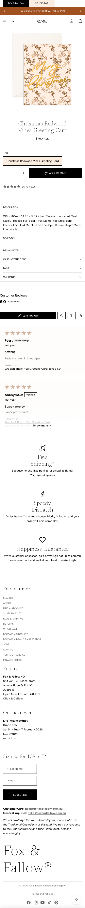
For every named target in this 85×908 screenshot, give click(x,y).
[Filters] (71, 315)
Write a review (28, 315)
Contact (9, 649)
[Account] (71, 21)
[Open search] (61, 315)
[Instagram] (35, 902)
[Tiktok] (49, 902)
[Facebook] (28, 902)
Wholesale (10, 628)
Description (10, 207)
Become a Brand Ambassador (22, 639)
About (7, 603)
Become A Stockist (15, 634)
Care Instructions (14, 259)
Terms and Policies (42, 893)
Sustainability (12, 613)
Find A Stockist (13, 608)
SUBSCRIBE (20, 794)
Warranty (9, 276)
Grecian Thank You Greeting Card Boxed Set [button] (33, 368)
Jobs (6, 644)
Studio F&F (41, 3)
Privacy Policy (12, 660)
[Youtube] (42, 902)
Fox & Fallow (16, 3)
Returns (8, 623)
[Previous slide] (4, 11)
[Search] (13, 21)
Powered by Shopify (54, 885)
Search (8, 598)
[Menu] (4, 20)
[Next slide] (80, 11)
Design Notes (11, 250)
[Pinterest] (56, 902)
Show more (40, 425)
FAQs (6, 268)
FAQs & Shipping (13, 618)
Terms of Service (14, 654)
